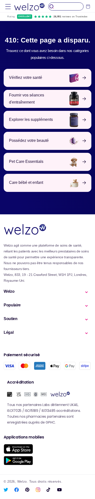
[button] (8, 6)
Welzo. (22, 481)
